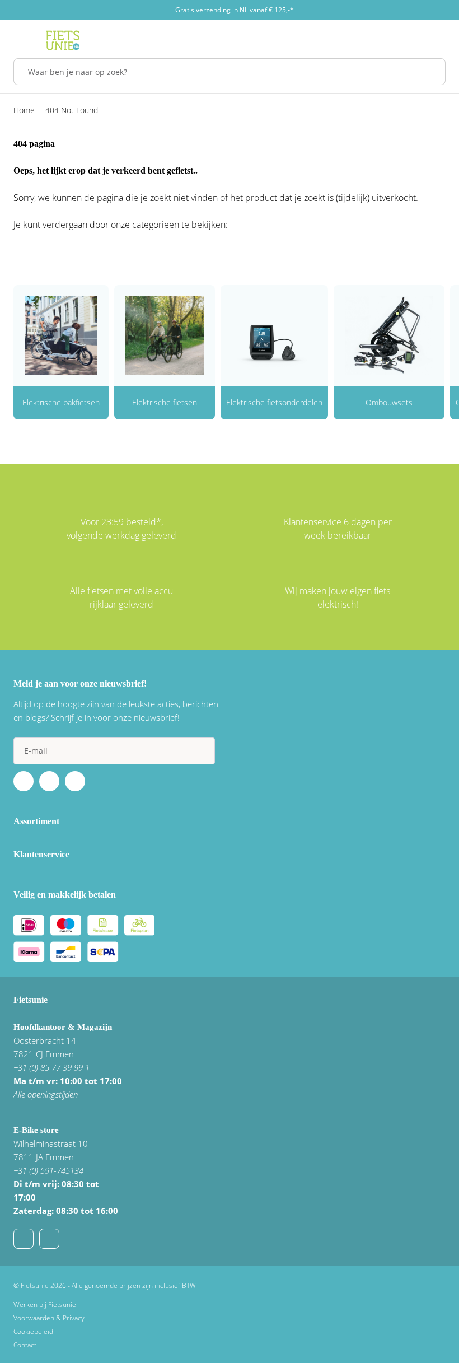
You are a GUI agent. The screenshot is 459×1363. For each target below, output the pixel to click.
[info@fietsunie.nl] (23, 1239)
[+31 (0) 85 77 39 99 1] (49, 1239)
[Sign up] (201, 751)
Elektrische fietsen (164, 402)
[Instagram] (75, 781)
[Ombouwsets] (389, 335)
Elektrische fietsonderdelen (274, 402)
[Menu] (16, 40)
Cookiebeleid (33, 1331)
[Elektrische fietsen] (164, 335)
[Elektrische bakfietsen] (61, 335)
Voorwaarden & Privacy (49, 1318)
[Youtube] (49, 781)
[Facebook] (23, 781)
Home (24, 110)
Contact (24, 1345)
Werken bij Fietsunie (44, 1304)
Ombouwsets (389, 402)
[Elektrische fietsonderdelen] (274, 335)
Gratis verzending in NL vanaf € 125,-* (234, 10)
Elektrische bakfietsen (61, 402)
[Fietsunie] (62, 40)
